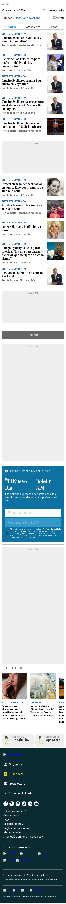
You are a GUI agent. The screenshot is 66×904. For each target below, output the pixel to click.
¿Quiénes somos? (14, 811)
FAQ (6, 819)
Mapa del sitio (12, 832)
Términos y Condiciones (19, 531)
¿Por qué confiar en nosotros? (23, 836)
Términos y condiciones (39, 875)
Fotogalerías (12, 668)
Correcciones (50, 879)
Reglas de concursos (16, 828)
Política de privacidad (14, 875)
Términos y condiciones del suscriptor (22, 879)
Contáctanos (11, 815)
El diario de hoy (13, 823)
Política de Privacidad (51, 529)
